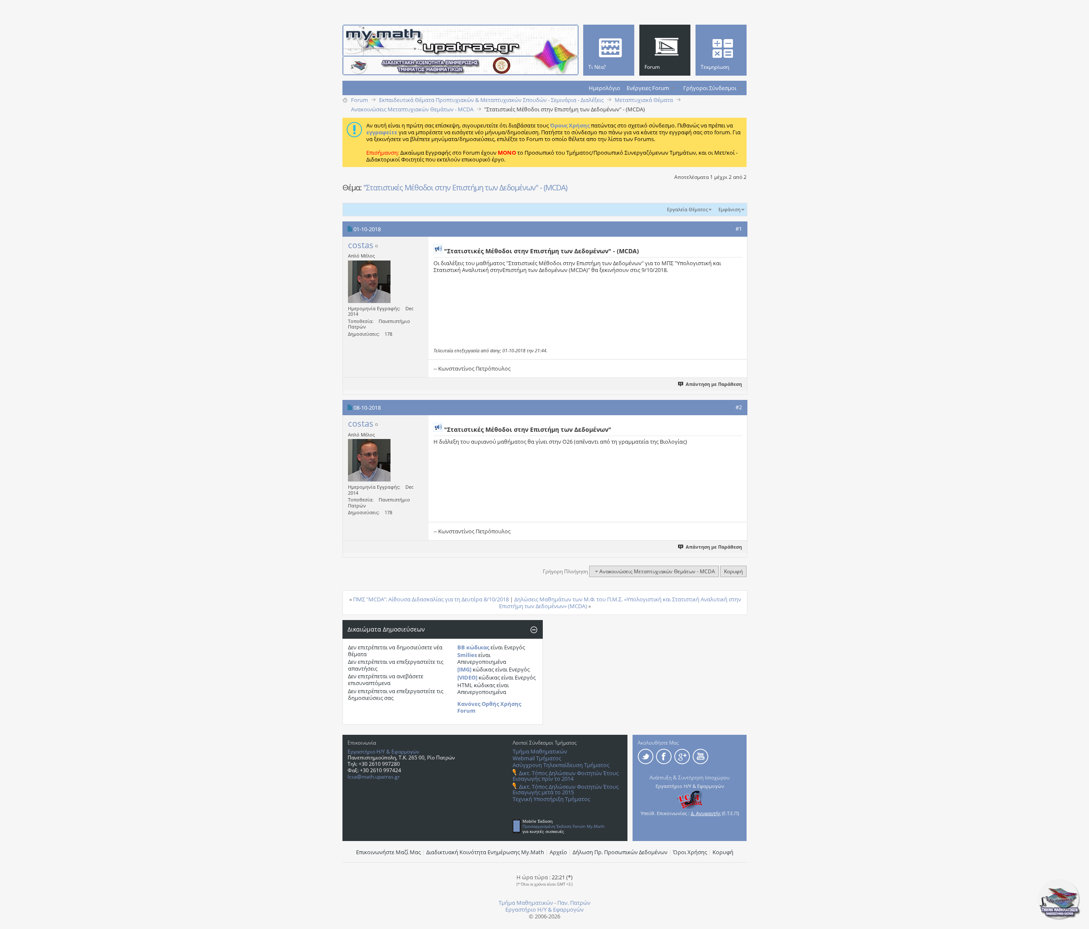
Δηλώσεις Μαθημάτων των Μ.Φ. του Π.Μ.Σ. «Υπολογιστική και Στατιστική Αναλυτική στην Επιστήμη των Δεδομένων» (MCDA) (620, 602)
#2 (739, 407)
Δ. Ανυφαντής (706, 813)
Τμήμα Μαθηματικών (540, 751)
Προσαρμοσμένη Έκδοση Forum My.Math (563, 826)
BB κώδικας (473, 647)
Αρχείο (558, 852)
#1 (739, 228)
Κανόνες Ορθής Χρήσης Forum (489, 707)
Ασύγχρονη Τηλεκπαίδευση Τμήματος (561, 765)
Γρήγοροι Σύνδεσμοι (709, 88)
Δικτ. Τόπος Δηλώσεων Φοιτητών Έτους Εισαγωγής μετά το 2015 (566, 789)
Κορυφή (733, 571)
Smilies (467, 655)
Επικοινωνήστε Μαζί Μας (388, 852)
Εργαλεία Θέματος (687, 209)
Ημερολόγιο (604, 88)
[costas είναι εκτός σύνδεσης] (369, 282)
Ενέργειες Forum (648, 88)
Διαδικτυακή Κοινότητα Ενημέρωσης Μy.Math (485, 852)
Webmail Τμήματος (537, 758)
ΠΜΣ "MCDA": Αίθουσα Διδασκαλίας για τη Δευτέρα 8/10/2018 (431, 599)
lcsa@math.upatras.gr (374, 776)
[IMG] (464, 669)
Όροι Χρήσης (690, 852)
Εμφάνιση (729, 209)
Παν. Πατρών (573, 902)
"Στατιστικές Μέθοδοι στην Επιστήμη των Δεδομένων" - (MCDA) (465, 187)
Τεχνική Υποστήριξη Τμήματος (551, 799)
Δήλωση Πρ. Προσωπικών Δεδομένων (620, 852)
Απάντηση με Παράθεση (714, 384)
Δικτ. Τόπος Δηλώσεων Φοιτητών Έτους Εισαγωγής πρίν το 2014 (566, 775)
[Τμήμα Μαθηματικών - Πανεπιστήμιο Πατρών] (1059, 918)
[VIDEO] (467, 677)
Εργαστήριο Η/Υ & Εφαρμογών (383, 751)
